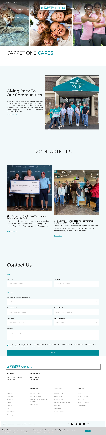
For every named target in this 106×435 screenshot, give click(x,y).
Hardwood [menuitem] (10, 399)
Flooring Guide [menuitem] (58, 399)
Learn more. (53, 432)
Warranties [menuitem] (57, 405)
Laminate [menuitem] (9, 405)
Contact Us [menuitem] (81, 399)
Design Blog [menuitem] (34, 404)
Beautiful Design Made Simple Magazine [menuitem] (39, 400)
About (18, 17)
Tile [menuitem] (8, 408)
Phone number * (11, 307)
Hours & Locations (73, 9)
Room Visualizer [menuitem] (35, 393)
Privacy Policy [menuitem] (82, 405)
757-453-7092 (11, 379)
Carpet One (10, 17)
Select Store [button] (10, 2)
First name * (10, 279)
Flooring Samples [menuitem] (35, 396)
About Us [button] (30, 9)
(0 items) (100, 9)
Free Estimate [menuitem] (11, 412)
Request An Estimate (86, 9)
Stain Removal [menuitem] (58, 393)
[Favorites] (97, 9)
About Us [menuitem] (80, 393)
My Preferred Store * (60, 318)
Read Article (11, 231)
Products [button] (9, 9)
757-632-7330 (34, 379)
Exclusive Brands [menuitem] (59, 412)
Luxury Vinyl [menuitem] (10, 396)
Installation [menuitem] (57, 408)
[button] (93, 9)
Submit (53, 353)
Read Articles (10, 114)
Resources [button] (20, 9)
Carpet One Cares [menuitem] (83, 396)
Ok (88, 431)
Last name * (57, 279)
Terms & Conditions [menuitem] (83, 402)
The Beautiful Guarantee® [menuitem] (62, 402)
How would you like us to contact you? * (18, 297)
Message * (10, 328)
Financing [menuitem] (10, 415)
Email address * (58, 307)
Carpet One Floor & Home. (15, 424)
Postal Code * (10, 318)
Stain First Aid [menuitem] (58, 396)
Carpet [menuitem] (9, 402)
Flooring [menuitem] (9, 393)
